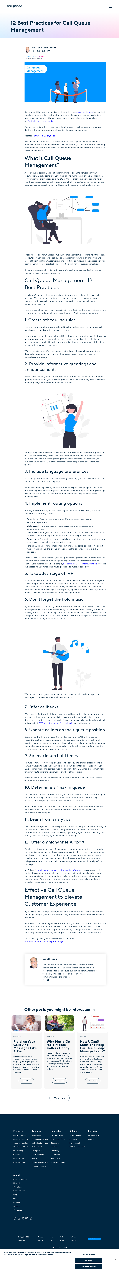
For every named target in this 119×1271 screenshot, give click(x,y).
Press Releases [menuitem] (19, 1191)
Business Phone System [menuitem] (21, 1139)
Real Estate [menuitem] (55, 1158)
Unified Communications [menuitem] (21, 1135)
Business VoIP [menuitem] (18, 1158)
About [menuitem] (16, 1175)
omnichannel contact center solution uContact (59, 870)
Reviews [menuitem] (16, 1202)
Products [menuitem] (18, 1131)
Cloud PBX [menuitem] (17, 1154)
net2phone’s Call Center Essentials (80, 563)
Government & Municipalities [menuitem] (59, 1139)
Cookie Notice (62, 1239)
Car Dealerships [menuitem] (57, 1135)
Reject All (88, 1260)
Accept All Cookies (89, 1266)
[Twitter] (23, 1218)
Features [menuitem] (36, 1131)
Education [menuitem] (55, 1143)
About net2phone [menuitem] (20, 1179)
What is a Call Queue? (45, 135)
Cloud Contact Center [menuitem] (21, 1143)
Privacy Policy (52, 1239)
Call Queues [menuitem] (37, 1151)
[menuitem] (39, 1166)
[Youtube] (26, 1218)
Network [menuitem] (16, 1183)
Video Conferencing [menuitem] (40, 1143)
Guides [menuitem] (16, 1198)
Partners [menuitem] (92, 1131)
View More (59, 1098)
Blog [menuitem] (15, 1194)
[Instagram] (30, 1218)
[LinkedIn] (14, 1218)
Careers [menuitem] (16, 1206)
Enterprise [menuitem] (73, 1139)
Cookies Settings (89, 1254)
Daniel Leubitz (49, 47)
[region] (59, 1260)
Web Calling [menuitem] (36, 1135)
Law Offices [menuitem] (55, 1154)
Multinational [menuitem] (74, 1143)
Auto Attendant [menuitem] (38, 1147)
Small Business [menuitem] (75, 1135)
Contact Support (94, 1239)
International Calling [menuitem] (40, 1139)
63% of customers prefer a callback (56, 723)
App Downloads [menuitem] (19, 1162)
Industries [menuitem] (56, 1131)
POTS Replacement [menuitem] (77, 1147)
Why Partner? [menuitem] (93, 1135)
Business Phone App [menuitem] (40, 1162)
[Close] (115, 1259)
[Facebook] (19, 1218)
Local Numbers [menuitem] (38, 1154)
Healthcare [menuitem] (55, 1147)
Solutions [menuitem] (74, 1131)
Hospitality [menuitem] (55, 1151)
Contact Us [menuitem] (17, 1210)
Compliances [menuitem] (18, 1187)
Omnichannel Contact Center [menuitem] (21, 1147)
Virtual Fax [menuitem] (36, 1158)
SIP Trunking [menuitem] (18, 1151)
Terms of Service (40, 1239)
